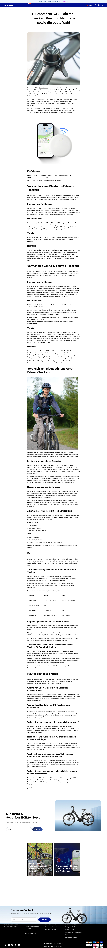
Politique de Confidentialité (72, 927)
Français (59, 943)
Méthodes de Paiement (71, 924)
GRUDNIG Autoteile (50, 929)
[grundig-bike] (8, 5)
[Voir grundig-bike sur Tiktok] (9, 945)
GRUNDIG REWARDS (50, 924)
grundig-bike (50, 946)
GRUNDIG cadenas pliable (32, 926)
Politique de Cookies (71, 937)
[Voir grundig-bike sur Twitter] (15, 945)
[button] (90, 5)
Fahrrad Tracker (72, 545)
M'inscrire (44, 919)
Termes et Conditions (71, 929)
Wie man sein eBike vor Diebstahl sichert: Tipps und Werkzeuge (66, 868)
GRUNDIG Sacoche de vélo (32, 929)
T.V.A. (66, 935)
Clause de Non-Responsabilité (73, 932)
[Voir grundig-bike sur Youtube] (19, 945)
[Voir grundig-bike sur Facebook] (12, 945)
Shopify (60, 946)
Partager (31, 788)
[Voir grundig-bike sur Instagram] (5, 945)
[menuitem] (29, 5)
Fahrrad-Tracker (43, 88)
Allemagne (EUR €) (49, 943)
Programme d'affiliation (51, 927)
